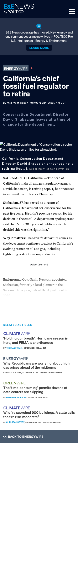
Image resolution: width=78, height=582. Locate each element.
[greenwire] (15, 383)
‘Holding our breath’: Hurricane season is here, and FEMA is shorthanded (35, 340)
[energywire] (16, 358)
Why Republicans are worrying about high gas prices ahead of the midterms (36, 365)
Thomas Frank (14, 348)
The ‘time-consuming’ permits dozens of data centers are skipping (35, 389)
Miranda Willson (16, 397)
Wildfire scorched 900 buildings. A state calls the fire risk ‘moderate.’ (39, 414)
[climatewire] (17, 333)
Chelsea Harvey (15, 422)
